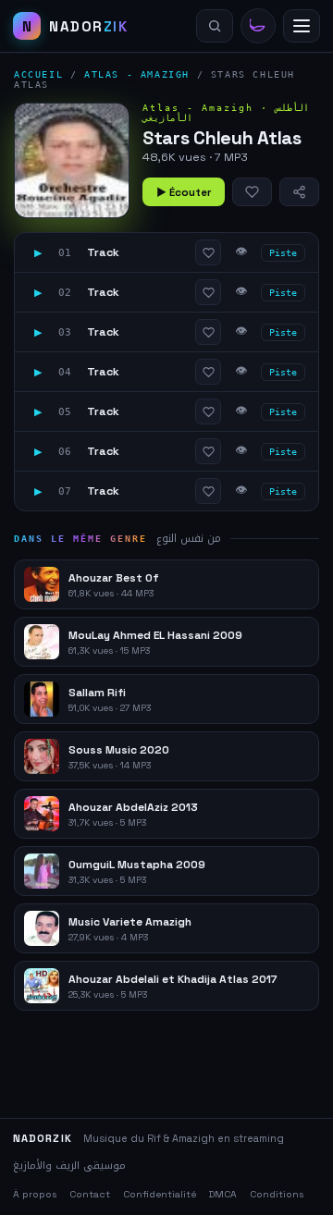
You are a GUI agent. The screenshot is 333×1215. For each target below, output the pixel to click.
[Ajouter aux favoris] (252, 192)
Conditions (276, 1194)
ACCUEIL (38, 74)
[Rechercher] (214, 26)
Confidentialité (159, 1194)
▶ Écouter (183, 192)
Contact (89, 1194)
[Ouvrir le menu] (301, 26)
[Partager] (299, 192)
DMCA (223, 1194)
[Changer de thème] (258, 25)
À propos (34, 1194)
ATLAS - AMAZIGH (137, 74)
